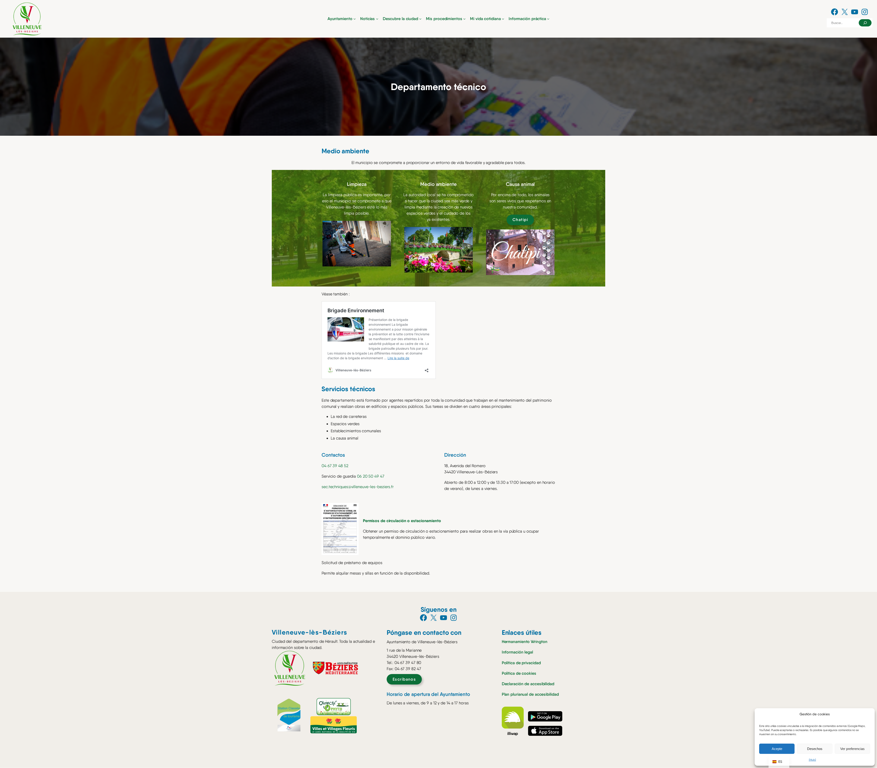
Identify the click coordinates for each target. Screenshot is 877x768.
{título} (812, 759)
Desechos (814, 749)
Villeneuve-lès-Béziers (309, 632)
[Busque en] (865, 22)
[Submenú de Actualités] (377, 19)
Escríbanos (404, 679)
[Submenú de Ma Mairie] (354, 19)
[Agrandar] (385, 226)
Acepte (777, 749)
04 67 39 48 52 (335, 465)
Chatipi (520, 219)
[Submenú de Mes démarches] (464, 19)
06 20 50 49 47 (370, 476)
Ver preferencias (852, 749)
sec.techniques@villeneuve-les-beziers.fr (358, 486)
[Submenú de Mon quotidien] (503, 19)
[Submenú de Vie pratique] (548, 19)
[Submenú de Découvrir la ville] (420, 19)
